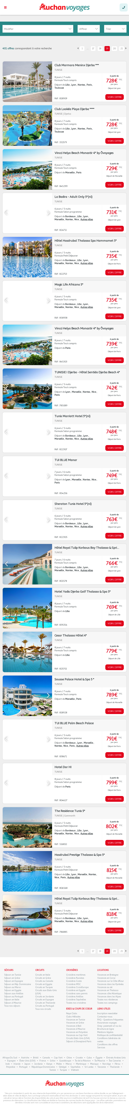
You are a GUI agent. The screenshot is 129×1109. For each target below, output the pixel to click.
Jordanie (38, 1064)
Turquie (63, 1070)
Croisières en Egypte (75, 990)
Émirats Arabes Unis (116, 1058)
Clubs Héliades (73, 1016)
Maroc (69, 1064)
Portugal (23, 1067)
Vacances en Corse (106, 978)
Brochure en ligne (105, 1029)
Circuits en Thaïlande (45, 1003)
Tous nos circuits (43, 1009)
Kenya (49, 1064)
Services (101, 1047)
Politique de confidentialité (109, 1035)
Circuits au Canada (44, 981)
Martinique (81, 1064)
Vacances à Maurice (75, 1029)
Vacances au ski (104, 987)
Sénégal (63, 1067)
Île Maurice (100, 1061)
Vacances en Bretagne (107, 975)
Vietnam (75, 1070)
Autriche (25, 1058)
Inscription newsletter (107, 1013)
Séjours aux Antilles (13, 993)
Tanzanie (101, 1067)
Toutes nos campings (107, 1003)
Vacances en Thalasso (107, 990)
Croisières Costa (74, 981)
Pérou (117, 1064)
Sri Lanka (88, 1067)
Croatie (79, 1058)
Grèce (52, 1061)
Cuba (89, 1058)
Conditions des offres (107, 1044)
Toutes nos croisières (76, 1003)
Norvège (106, 1064)
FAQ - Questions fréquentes (110, 1019)
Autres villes (86, 219)
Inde (8, 1064)
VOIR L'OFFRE (115, 97)
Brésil (35, 1058)
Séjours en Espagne (13, 981)
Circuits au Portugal (44, 1006)
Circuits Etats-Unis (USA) (78, 1038)
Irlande (17, 1064)
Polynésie (10, 1067)
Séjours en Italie (11, 999)
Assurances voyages (107, 1022)
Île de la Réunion (83, 1061)
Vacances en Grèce (75, 1022)
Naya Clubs (71, 1013)
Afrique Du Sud (10, 1058)
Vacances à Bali (73, 1026)
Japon (27, 1064)
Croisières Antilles (74, 996)
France (42, 1061)
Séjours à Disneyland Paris (78, 1041)
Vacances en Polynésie (77, 1032)
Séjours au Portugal (13, 996)
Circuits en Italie (42, 975)
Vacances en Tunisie (75, 1019)
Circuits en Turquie (44, 987)
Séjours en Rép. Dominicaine (17, 984)
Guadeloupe (65, 1061)
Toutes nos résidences (107, 999)
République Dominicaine (43, 1067)
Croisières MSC (73, 984)
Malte (59, 1064)
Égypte (99, 1058)
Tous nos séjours (12, 1006)
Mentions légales (105, 1032)
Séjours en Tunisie (12, 975)
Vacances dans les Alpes (109, 996)
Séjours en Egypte (12, 990)
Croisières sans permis (77, 993)
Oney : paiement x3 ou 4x (109, 1026)
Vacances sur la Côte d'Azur (110, 981)
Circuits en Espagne (44, 999)
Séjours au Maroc (12, 987)
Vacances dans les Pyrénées (110, 984)
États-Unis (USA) (27, 1061)
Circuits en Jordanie (44, 996)
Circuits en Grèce (43, 978)
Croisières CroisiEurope (77, 987)
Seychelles (75, 1067)
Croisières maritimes (75, 975)
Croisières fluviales (75, 978)
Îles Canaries (115, 1061)
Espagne (11, 1061)
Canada (46, 1058)
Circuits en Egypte (43, 984)
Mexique (94, 1064)
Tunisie (52, 1070)
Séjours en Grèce (12, 978)
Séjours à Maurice (12, 1003)
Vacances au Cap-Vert (77, 1035)
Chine (69, 1058)
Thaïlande (114, 1067)
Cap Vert (58, 1058)
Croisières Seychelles (76, 999)
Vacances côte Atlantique (109, 993)
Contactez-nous (104, 1016)
